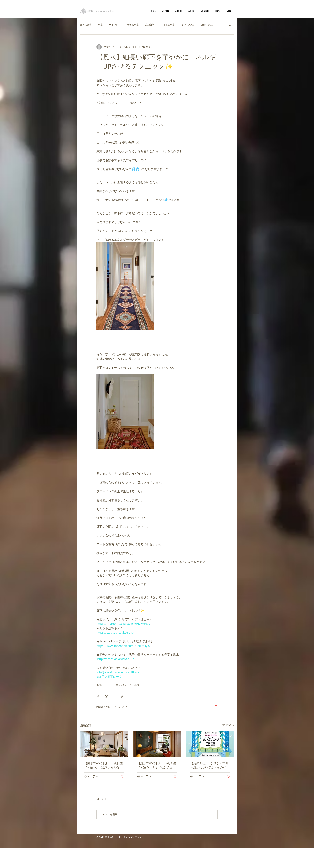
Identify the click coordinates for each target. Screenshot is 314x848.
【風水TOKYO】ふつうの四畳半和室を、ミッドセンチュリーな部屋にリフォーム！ (156, 765)
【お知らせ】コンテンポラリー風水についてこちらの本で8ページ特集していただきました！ (209, 765)
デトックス (115, 24)
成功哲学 (149, 24)
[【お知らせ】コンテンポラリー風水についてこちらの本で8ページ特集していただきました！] (210, 744)
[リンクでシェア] (122, 696)
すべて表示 (228, 724)
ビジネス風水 (188, 24)
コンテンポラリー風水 (127, 684)
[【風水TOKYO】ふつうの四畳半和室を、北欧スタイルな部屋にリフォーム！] (104, 744)
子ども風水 (133, 24)
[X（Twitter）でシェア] (106, 696)
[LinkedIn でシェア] (114, 696)
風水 (100, 24)
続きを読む (207, 24)
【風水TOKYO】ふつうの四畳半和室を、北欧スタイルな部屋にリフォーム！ (103, 765)
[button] (229, 24)
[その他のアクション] (216, 47)
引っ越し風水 (168, 24)
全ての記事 (86, 24)
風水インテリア (105, 684)
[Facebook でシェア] (98, 696)
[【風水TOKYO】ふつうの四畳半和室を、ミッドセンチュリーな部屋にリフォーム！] (157, 744)
